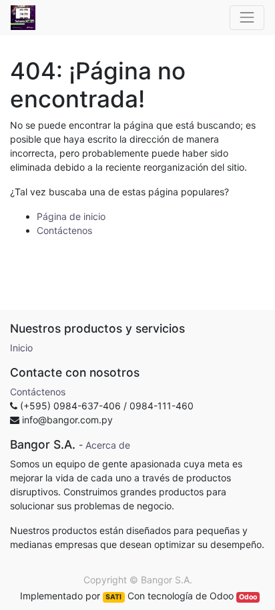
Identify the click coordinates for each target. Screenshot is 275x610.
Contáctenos (64, 230)
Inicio (21, 347)
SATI (113, 597)
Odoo (248, 597)
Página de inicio (71, 216)
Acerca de (107, 445)
